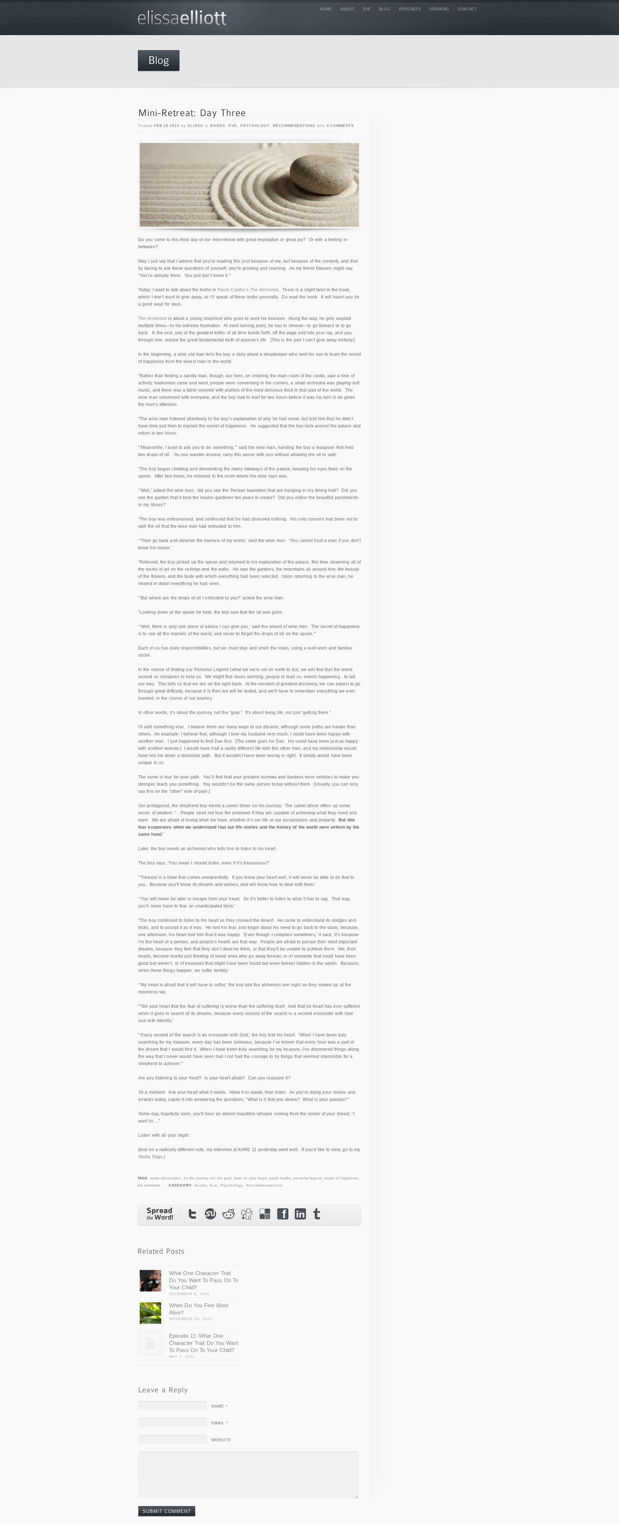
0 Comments (340, 126)
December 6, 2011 (189, 1294)
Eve (366, 9)
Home (326, 9)
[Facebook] (283, 1214)
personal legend (308, 1178)
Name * (219, 1406)
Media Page (150, 1156)
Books (217, 126)
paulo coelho (280, 1178)
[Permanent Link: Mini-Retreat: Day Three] (192, 113)
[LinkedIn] (301, 1214)
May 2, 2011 (182, 1356)
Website (221, 1440)
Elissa (195, 126)
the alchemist (149, 1185)
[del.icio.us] (265, 1214)
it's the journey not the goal (207, 1178)
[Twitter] (193, 1214)
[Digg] (247, 1214)
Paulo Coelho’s (247, 289)
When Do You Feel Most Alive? (198, 1308)
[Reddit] (229, 1214)
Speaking (439, 9)
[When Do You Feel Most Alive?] (150, 1313)
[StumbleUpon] (211, 1214)
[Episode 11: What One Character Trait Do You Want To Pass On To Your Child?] (150, 1343)
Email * (219, 1423)
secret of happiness (341, 1178)
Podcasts (410, 9)
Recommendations (294, 126)
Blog (384, 9)
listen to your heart (250, 1178)
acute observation (165, 1178)
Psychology (255, 126)
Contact (467, 9)
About (347, 9)
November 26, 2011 (190, 1319)
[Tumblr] (318, 1216)
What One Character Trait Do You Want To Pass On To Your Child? (204, 1280)
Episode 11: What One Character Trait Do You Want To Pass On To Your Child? (203, 1343)
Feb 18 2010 (166, 126)
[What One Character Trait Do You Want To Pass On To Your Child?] (150, 1281)
